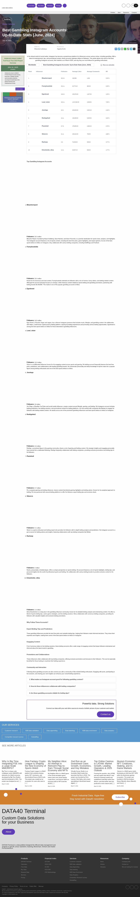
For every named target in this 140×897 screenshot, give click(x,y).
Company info (126, 861)
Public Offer (33, 886)
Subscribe (120, 797)
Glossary (103, 867)
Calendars (24, 864)
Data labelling (70, 730)
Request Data (25, 872)
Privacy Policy (14, 886)
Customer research (11, 730)
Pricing (58, 5)
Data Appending (74, 867)
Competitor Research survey (78, 877)
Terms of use (24, 886)
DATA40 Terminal (26, 861)
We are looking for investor (130, 867)
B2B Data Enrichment (76, 872)
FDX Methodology (50, 872)
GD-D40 (47, 861)
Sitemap (40, 886)
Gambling (7, 19)
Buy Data (41, 5)
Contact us (105, 714)
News (102, 861)
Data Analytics (74, 875)
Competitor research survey (14, 737)
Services (49, 5)
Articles (11, 24)
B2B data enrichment (89, 730)
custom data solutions (7, 8)
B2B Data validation (76, 864)
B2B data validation (32, 730)
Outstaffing (34, 737)
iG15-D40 (48, 869)
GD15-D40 (48, 864)
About (8, 832)
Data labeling (74, 869)
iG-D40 (47, 867)
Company (5, 886)
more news (19, 89)
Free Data (31, 5)
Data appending (52, 730)
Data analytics (109, 730)
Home (4, 24)
